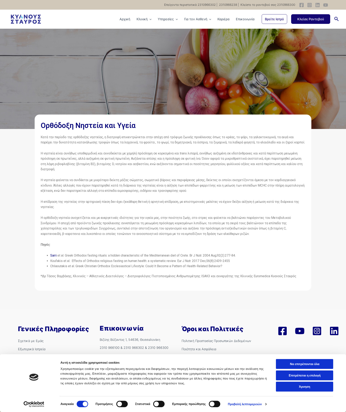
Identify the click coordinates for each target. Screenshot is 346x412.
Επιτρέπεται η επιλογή (305, 375)
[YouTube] (325, 5)
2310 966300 (158, 348)
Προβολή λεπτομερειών (245, 404)
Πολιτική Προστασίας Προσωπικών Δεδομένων (216, 341)
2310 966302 (134, 348)
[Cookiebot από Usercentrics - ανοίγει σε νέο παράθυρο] (33, 404)
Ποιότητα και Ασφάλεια (199, 349)
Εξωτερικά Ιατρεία (31, 349)
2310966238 (227, 5)
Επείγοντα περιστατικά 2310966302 (190, 5)
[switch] (122, 404)
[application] (150, 19)
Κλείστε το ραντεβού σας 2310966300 (267, 5)
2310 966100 (110, 348)
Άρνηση (304, 386)
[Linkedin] (317, 5)
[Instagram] (309, 5)
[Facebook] (301, 5)
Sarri (53, 255)
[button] (274, 19)
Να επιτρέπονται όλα (304, 364)
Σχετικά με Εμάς (30, 341)
